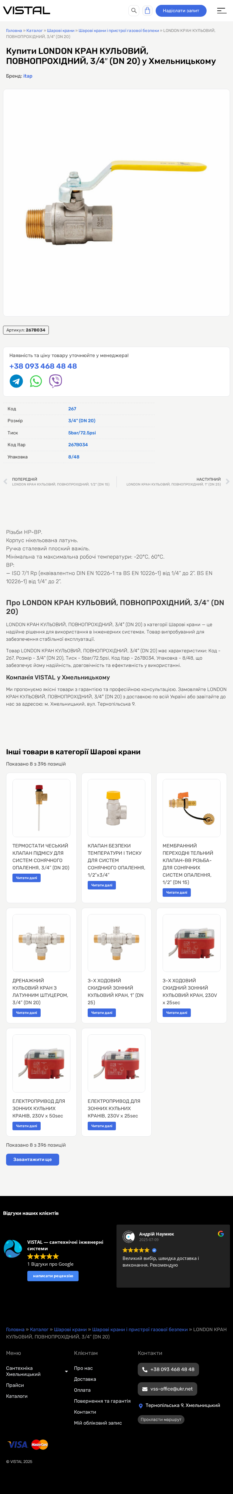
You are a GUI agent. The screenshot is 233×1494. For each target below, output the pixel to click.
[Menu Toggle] (222, 11)
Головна (14, 30)
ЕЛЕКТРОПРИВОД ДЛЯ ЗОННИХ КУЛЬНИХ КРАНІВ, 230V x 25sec (114, 1108)
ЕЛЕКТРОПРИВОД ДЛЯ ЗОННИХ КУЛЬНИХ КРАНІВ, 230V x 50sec (38, 1108)
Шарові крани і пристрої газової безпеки (119, 30)
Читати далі (26, 878)
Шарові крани (60, 30)
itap (27, 76)
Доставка (85, 1379)
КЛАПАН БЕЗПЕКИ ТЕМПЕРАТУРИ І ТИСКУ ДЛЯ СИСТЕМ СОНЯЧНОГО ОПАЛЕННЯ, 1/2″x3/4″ (116, 860)
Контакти (85, 1412)
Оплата (82, 1390)
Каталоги (17, 1396)
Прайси (15, 1385)
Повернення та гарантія (102, 1401)
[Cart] (147, 10)
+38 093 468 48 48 (43, 366)
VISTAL (26, 10)
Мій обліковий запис (98, 1423)
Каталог (34, 30)
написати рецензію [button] (53, 1275)
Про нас (83, 1368)
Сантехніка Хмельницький (23, 1371)
